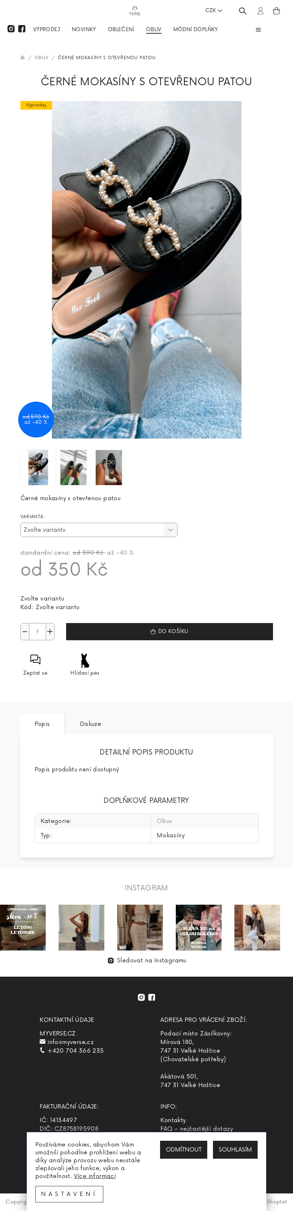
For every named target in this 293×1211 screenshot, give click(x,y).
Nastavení (69, 1194)
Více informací (95, 1176)
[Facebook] (21, 28)
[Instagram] (11, 28)
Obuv (165, 821)
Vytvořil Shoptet (267, 1202)
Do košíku (173, 631)
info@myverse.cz (71, 1042)
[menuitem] (46, 30)
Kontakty (173, 1120)
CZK (210, 11)
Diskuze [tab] (90, 724)
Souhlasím (235, 1149)
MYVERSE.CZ (58, 1033)
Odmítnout (184, 1149)
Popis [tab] (42, 724)
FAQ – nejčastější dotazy (196, 1129)
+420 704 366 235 (76, 1050)
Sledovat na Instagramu (152, 960)
